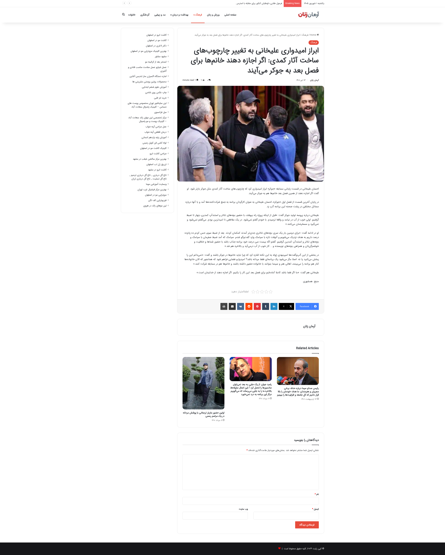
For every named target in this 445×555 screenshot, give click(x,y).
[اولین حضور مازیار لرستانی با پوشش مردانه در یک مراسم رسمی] (203, 383)
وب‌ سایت (243, 509)
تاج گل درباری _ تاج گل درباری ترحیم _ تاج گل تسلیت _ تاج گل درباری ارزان (148, 177)
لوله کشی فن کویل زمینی (155, 143)
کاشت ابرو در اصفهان (156, 35)
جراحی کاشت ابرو (158, 153)
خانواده (131, 15)
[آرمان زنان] (308, 14)
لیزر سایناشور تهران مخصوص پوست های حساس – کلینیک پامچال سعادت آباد (147, 105)
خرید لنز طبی (160, 98)
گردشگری (144, 15)
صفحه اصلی (230, 15)
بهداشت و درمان (180, 15)
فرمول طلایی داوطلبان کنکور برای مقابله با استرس (259, 3)
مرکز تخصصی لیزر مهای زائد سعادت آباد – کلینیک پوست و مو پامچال (147, 119)
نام (317, 494)
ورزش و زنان (213, 15)
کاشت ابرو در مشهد (157, 170)
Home (313, 35)
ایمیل (315, 509)
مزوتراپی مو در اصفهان (156, 195)
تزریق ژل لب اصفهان (156, 164)
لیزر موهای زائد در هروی (155, 206)
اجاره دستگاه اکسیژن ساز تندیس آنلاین (148, 76)
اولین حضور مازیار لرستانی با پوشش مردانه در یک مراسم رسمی (203, 414)
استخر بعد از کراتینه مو (156, 62)
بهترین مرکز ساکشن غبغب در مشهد (150, 159)
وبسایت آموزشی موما (156, 184)
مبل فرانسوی (160, 112)
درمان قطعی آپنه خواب (155, 132)
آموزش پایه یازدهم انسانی (154, 137)
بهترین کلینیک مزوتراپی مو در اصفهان (149, 51)
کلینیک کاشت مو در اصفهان (153, 148)
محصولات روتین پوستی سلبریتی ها (149, 82)
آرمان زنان (314, 80)
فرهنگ (198, 15)
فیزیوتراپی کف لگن (157, 200)
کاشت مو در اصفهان (157, 40)
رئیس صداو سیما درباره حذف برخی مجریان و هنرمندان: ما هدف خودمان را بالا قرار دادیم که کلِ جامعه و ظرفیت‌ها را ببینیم (298, 391)
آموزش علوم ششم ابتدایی (154, 87)
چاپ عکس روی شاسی (156, 92)
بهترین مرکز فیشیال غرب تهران (152, 189)
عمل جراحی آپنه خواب (156, 127)
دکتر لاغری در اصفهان (156, 46)
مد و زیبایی (159, 15)
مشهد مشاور (161, 56)
